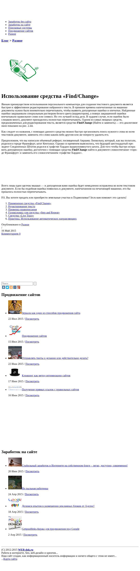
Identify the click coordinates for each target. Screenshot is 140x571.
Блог (5, 40)
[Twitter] (7, 287)
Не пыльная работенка (35, 488)
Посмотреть (32, 318)
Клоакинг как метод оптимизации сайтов (46, 375)
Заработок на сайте (19, 24)
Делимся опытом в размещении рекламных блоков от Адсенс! (58, 506)
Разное (12, 33)
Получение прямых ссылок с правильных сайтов (50, 389)
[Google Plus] (18, 287)
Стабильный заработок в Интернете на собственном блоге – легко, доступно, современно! (75, 465)
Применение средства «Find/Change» (29, 203)
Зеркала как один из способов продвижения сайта (51, 313)
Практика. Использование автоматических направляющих (42, 218)
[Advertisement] (64, 9)
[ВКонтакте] (3, 287)
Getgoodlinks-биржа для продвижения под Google (50, 528)
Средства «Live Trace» (21, 215)
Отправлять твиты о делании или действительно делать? (55, 358)
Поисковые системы (20, 27)
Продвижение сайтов (20, 30)
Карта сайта (10, 559)
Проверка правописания (22, 209)
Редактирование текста (21, 206)
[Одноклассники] (11, 287)
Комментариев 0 (10, 233)
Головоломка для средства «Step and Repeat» (34, 212)
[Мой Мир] (14, 287)
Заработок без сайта (19, 21)
